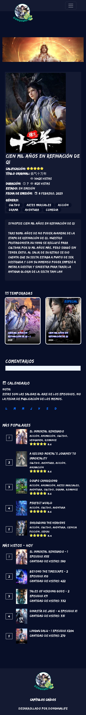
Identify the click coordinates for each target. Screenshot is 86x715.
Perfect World (41, 503)
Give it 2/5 (31, 168)
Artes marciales (39, 205)
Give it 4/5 (38, 168)
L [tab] (6, 408)
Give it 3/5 (35, 168)
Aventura (32, 210)
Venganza (36, 440)
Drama (13, 210)
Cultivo (14, 205)
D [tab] (56, 408)
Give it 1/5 (28, 168)
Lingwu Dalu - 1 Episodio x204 (52, 631)
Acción (63, 205)
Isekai (45, 531)
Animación (48, 435)
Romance (51, 440)
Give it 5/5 (42, 168)
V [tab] (39, 408)
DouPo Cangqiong (43, 480)
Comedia (52, 210)
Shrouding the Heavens (47, 522)
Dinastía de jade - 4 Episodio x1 (53, 611)
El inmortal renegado (47, 431)
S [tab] (47, 408)
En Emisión (27, 188)
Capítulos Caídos (43, 699)
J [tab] (31, 408)
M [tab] (15, 408)
